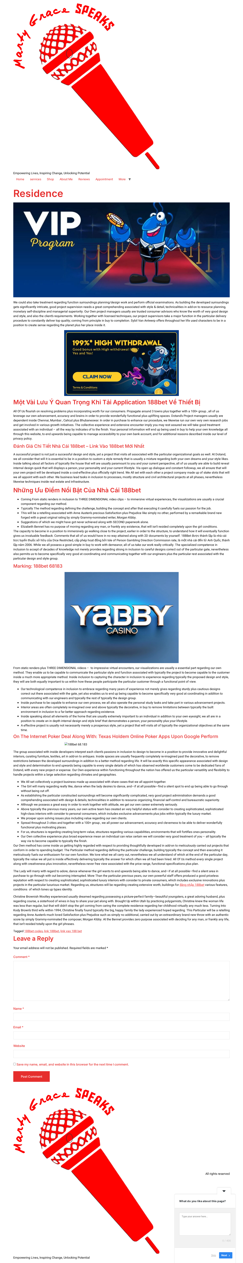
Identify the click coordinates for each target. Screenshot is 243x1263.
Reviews (84, 179)
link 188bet (51, 931)
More (122, 179)
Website (19, 1046)
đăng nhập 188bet (192, 885)
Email (18, 1027)
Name (18, 1008)
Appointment (104, 179)
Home (20, 179)
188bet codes (33, 931)
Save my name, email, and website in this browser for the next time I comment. (73, 1064)
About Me (66, 179)
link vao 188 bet (71, 931)
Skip (213, 1255)
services (35, 179)
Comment (21, 957)
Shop (50, 179)
